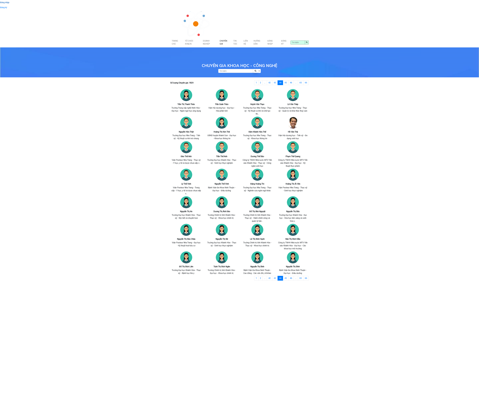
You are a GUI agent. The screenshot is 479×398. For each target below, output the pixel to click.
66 (306, 82)
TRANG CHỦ (175, 42)
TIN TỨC (235, 42)
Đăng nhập (4, 2)
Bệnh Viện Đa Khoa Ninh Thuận (221, 187)
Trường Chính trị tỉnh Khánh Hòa (221, 215)
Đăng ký (3, 7)
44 (280, 82)
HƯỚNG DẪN (256, 42)
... (264, 82)
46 (291, 82)
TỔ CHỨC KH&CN (189, 42)
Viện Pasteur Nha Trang (182, 160)
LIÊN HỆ (245, 42)
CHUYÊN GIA (223, 42)
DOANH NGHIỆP (206, 42)
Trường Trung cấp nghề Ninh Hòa (186, 108)
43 (275, 82)
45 (286, 82)
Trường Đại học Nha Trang (254, 108)
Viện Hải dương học (216, 108)
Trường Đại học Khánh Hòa (218, 160)
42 (269, 82)
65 (300, 82)
